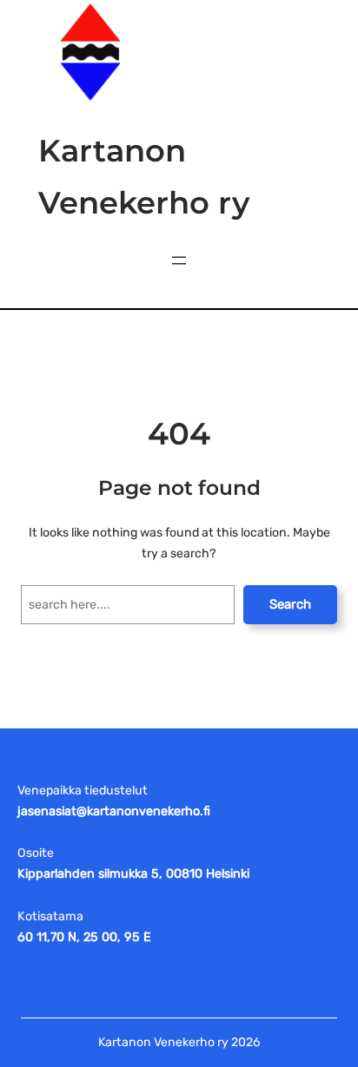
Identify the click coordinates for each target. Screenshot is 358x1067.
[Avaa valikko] (179, 260)
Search (290, 604)
